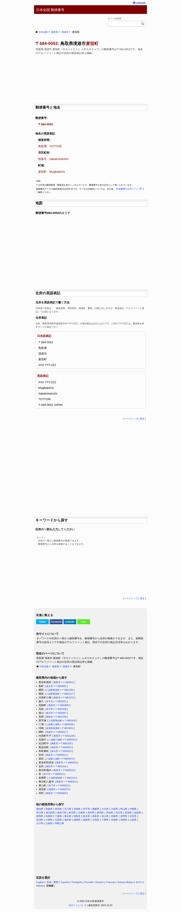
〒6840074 (63, 789)
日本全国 (43, 32)
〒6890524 (71, 782)
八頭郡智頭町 (53, 690)
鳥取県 (54, 32)
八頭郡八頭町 (53, 724)
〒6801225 (68, 736)
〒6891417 (67, 694)
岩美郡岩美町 (53, 728)
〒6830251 (60, 701)
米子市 (49, 701)
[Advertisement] (90, 78)
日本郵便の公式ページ (127, 189)
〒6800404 (70, 739)
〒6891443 (70, 778)
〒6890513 (68, 770)
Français (110, 882)
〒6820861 (60, 686)
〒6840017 (60, 732)
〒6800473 (67, 759)
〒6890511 (68, 682)
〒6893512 (58, 774)
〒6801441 (60, 766)
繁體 (56, 882)
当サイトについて (78, 905)
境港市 (65, 32)
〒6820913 (66, 751)
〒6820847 (60, 713)
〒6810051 (67, 728)
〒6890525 (71, 762)
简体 (49, 882)
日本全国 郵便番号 (50, 10)
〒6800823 (60, 793)
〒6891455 (70, 720)
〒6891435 (67, 690)
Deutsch (99, 882)
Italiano (40, 886)
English (40, 882)
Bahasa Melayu (125, 882)
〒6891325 (66, 743)
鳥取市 (57, 682)
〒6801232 (68, 697)
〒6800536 (67, 724)
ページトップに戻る (134, 418)
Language (140, 2)
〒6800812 (66, 747)
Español (65, 882)
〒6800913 (60, 755)
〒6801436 (60, 717)
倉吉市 (49, 686)
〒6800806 (63, 705)
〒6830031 (63, 785)
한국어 (139, 882)
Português (77, 882)
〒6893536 (60, 709)
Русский (88, 882)
